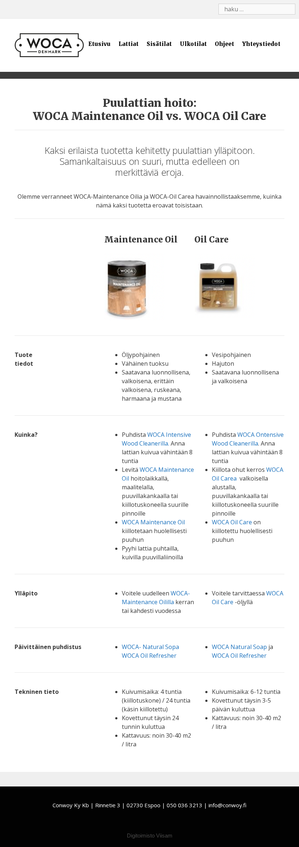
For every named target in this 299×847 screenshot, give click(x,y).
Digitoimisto (141, 835)
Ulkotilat (193, 43)
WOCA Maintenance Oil (153, 522)
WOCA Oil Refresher (149, 656)
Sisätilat (159, 43)
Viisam (164, 835)
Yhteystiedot (261, 43)
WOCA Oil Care (232, 522)
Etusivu (99, 43)
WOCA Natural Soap (239, 647)
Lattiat (129, 43)
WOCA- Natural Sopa (150, 647)
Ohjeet (224, 43)
